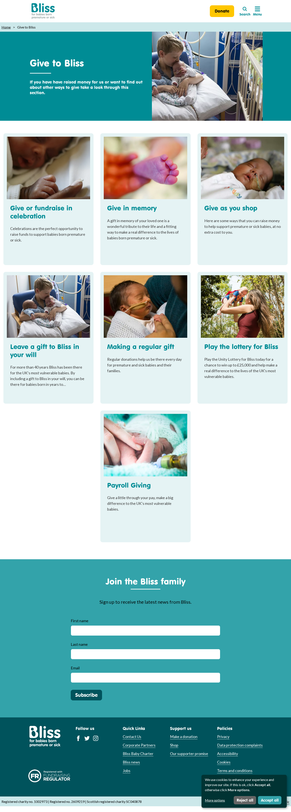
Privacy (223, 736)
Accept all (270, 800)
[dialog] (244, 791)
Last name (79, 644)
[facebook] (78, 738)
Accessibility (227, 753)
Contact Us (132, 736)
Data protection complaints (240, 745)
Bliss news (131, 762)
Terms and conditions (234, 770)
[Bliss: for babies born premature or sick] (43, 11)
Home (6, 27)
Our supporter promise (189, 753)
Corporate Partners (139, 745)
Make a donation (183, 736)
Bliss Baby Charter (138, 753)
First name (79, 620)
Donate (222, 11)
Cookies (223, 762)
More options (215, 800)
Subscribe (86, 695)
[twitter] (87, 738)
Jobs (126, 770)
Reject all (245, 800)
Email (75, 668)
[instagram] (95, 738)
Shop (174, 745)
